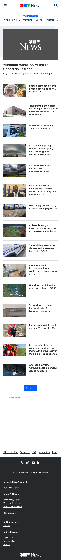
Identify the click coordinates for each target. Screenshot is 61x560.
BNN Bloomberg (10, 522)
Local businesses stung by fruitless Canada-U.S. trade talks (43, 88)
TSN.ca (6, 525)
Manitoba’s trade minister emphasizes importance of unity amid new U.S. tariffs (43, 190)
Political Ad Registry (12, 506)
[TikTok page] (27, 462)
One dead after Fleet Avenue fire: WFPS (41, 127)
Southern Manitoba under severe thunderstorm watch (40, 168)
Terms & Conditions (12, 503)
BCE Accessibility (11, 487)
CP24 (6, 518)
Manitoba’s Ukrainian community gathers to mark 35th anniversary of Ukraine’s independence (43, 349)
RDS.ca (6, 544)
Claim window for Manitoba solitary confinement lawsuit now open (43, 270)
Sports (39, 20)
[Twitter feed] (22, 462)
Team (54, 452)
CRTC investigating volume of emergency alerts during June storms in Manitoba (41, 150)
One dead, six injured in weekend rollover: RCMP (42, 287)
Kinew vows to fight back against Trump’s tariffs (43, 327)
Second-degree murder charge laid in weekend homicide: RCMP (42, 248)
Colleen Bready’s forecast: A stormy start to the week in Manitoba (42, 228)
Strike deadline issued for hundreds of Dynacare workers (41, 308)
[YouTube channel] (33, 462)
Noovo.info (8, 537)
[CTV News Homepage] (30, 5)
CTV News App (10, 452)
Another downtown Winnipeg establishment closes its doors (43, 368)
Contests (27, 20)
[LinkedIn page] (39, 462)
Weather (50, 20)
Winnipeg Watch (11, 20)
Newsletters (44, 452)
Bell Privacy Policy (11, 499)
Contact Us (25, 452)
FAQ (34, 452)
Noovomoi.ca (9, 541)
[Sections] (5, 6)
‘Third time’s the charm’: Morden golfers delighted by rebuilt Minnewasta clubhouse (43, 110)
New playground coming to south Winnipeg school (43, 207)
